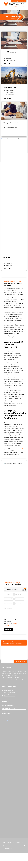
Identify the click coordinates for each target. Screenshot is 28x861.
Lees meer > (7, 63)
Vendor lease (6, 713)
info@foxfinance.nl (9, 696)
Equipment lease (7, 711)
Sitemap (18, 845)
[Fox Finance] (14, 5)
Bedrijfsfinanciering (8, 705)
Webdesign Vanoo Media (8, 845)
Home (4, 22)
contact (20, 449)
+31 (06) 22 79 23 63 (10, 694)
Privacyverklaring (7, 848)
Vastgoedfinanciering (8, 708)
